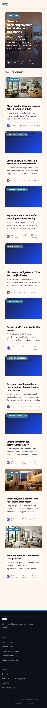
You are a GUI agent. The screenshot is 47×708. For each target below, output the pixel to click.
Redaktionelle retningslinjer (14, 678)
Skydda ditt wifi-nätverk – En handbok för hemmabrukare (22, 162)
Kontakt (5, 683)
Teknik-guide (13, 80)
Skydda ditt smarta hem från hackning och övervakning (22, 217)
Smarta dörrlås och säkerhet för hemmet (23, 328)
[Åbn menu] (42, 4)
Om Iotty (6, 674)
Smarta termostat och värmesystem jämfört (18, 443)
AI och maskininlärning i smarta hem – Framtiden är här (23, 107)
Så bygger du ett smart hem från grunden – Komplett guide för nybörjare (23, 387)
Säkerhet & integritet (18, 189)
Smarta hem (13, 529)
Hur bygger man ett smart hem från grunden (23, 557)
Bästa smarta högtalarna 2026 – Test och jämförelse (23, 274)
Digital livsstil (15, 246)
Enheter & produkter (17, 135)
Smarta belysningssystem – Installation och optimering (20, 27)
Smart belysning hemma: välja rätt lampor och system (23, 500)
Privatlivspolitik (9, 687)
